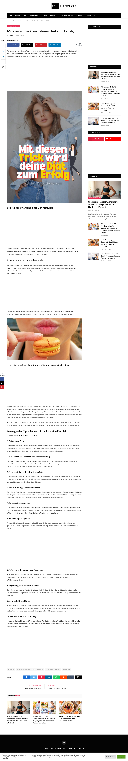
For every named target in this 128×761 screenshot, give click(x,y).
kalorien (57, 669)
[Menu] (11, 15)
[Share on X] (2, 383)
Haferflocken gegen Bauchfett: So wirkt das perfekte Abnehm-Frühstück (70, 718)
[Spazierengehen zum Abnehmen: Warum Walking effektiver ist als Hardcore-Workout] (18, 707)
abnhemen (11, 669)
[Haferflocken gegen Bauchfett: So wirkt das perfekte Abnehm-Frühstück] (70, 707)
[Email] (3, 67)
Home (17, 15)
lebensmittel (66, 669)
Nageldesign (67, 15)
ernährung (40, 669)
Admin (11, 35)
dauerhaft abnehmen (23, 669)
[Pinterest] (3, 61)
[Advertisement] (44, 74)
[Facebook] (3, 46)
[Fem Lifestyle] (64, 6)
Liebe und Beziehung (51, 15)
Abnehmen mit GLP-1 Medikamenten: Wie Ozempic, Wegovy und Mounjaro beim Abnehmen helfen (44, 719)
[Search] (117, 15)
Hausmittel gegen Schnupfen (57, 688)
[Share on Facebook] (2, 379)
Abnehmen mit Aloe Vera (33, 688)
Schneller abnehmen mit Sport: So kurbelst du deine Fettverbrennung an (110, 120)
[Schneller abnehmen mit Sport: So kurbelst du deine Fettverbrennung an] (93, 121)
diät (33, 669)
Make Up (79, 15)
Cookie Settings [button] (110, 757)
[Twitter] (3, 51)
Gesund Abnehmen (30, 15)
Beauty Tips (90, 15)
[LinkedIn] (3, 56)
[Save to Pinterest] (2, 387)
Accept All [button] (121, 757)
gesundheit (49, 669)
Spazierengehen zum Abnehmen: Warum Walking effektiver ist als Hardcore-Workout (17, 719)
